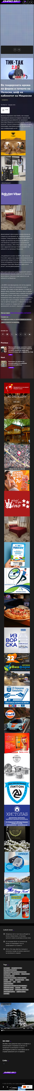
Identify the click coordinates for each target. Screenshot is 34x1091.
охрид (24, 987)
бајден (6, 980)
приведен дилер (8, 989)
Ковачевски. (15, 974)
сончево (6, 993)
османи (18, 987)
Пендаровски (25, 974)
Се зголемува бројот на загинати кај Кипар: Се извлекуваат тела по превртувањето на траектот (16, 943)
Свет (10, 354)
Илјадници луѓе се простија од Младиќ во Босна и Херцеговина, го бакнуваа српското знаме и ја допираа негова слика (18, 936)
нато (18, 982)
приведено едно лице (21, 989)
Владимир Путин (17, 968)
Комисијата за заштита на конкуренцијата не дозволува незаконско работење (17, 363)
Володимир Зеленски (10, 970)
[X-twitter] (7, 1087)
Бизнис (11, 367)
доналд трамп (19, 980)
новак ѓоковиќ (8, 984)
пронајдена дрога (9, 991)
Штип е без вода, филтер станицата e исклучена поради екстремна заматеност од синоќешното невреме (18, 951)
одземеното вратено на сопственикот (15, 985)
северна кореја (21, 991)
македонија (7, 982)
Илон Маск (7, 974)
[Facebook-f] (3, 1087)
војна (11, 980)
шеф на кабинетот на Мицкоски (10, 322)
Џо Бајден (7, 968)
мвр (14, 982)
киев (27, 980)
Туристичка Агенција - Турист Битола (15, 978)
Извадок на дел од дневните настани (15, 972)
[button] (4, 1063)
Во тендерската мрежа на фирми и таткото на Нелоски (16, 319)
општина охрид (8, 987)
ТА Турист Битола (9, 976)
